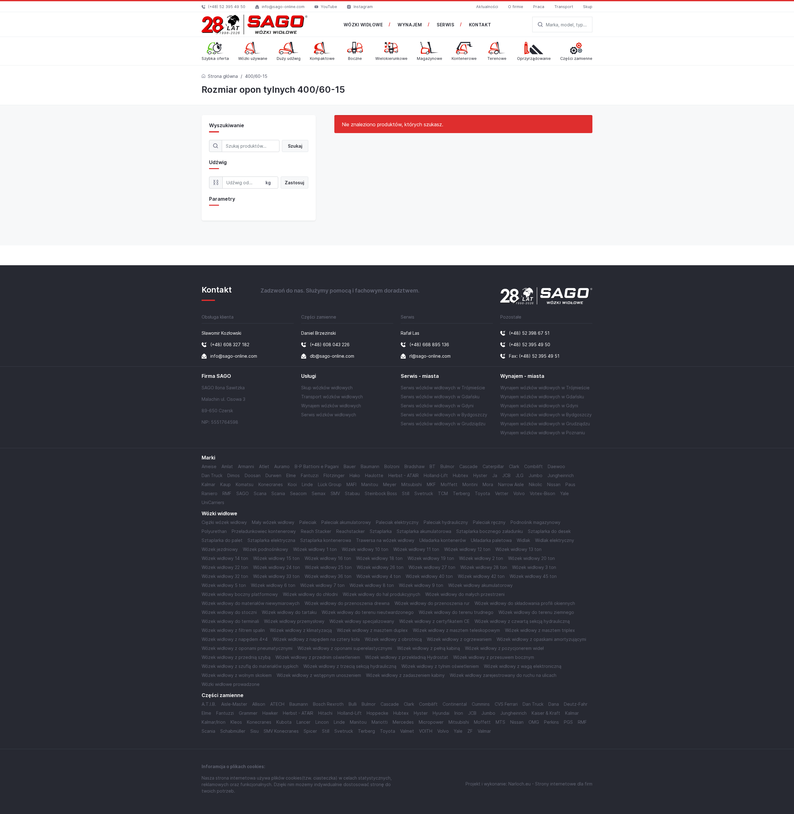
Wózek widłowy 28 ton (483, 567)
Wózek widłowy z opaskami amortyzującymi (541, 639)
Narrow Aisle (511, 484)
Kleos (236, 722)
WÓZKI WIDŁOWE (363, 24)
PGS (568, 722)
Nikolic (535, 484)
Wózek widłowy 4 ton (378, 576)
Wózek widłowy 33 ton (276, 576)
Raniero (209, 493)
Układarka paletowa (491, 540)
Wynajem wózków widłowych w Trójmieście (545, 387)
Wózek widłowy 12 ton (467, 549)
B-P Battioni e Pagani (317, 466)
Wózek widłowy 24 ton (276, 567)
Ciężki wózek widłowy (224, 522)
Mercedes (403, 722)
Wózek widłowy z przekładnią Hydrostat (406, 657)
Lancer (303, 722)
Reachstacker (350, 531)
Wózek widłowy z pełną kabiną (428, 648)
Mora (488, 484)
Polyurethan (214, 531)
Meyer (389, 484)
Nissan (553, 484)
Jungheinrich (560, 475)
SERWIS (445, 24)
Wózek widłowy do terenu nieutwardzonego (368, 612)
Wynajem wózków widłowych (331, 405)
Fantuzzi (310, 475)
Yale (564, 493)
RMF (226, 493)
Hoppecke (377, 713)
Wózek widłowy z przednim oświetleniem (317, 657)
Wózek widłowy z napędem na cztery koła (316, 639)
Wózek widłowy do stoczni (229, 612)
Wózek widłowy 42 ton (481, 576)
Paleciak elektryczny (397, 522)
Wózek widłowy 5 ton (224, 585)
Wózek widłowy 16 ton (328, 558)
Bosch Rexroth (328, 704)
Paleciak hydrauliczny (446, 522)
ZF (470, 731)
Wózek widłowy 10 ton (365, 549)
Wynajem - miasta (522, 376)
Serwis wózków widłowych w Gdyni (437, 405)
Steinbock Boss (381, 493)
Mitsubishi (411, 484)
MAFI (351, 484)
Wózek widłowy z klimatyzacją (301, 630)
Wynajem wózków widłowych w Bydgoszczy (546, 414)
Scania (278, 493)
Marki (208, 458)
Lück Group (329, 484)
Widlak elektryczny (554, 540)
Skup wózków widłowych (327, 387)
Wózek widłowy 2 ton (481, 558)
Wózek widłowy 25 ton (328, 567)
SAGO (242, 493)
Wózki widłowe (219, 514)
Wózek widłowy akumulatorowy (480, 585)
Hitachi (325, 713)
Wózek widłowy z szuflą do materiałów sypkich (250, 666)
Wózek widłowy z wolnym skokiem (237, 675)
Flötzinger (334, 475)
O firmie (515, 6)
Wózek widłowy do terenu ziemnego (536, 612)
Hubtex (460, 475)
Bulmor (447, 466)
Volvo (519, 493)
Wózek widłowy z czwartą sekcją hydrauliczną (522, 621)
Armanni (246, 466)
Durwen (273, 475)
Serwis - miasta (420, 376)
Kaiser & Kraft (546, 713)
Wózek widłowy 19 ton (431, 558)
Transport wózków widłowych (332, 396)
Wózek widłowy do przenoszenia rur (432, 603)
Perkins (551, 722)
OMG (534, 722)
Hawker (270, 713)
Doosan (253, 475)
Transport (563, 6)
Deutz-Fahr (575, 704)
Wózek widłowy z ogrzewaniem (459, 639)
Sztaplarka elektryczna (271, 540)
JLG (519, 475)
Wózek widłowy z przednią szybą (236, 657)
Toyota (482, 493)
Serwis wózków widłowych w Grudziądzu (443, 423)
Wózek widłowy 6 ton (273, 585)
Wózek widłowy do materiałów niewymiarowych (251, 603)
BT (432, 466)
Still (405, 493)
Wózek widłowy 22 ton (225, 567)
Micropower (431, 722)
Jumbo (535, 475)
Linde (307, 484)
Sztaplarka (381, 531)
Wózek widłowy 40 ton (429, 576)
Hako (355, 475)
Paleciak (307, 522)
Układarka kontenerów (442, 540)
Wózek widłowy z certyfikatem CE (434, 621)
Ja (494, 475)
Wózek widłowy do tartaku (289, 612)
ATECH (277, 704)
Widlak (523, 540)
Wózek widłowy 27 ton (431, 567)
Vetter (501, 493)
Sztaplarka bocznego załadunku (489, 531)
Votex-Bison (542, 493)
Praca (538, 6)
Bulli (353, 704)
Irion (458, 713)
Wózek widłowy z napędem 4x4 (235, 639)
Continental (455, 704)
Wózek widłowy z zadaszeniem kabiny (405, 675)
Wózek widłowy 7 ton (322, 585)
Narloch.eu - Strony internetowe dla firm (550, 783)
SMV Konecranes (281, 731)
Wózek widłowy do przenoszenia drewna (347, 603)
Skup (587, 6)
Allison (258, 704)
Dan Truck (212, 475)
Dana (553, 704)
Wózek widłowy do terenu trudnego (456, 612)
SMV (335, 493)
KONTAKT (480, 24)
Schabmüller (232, 731)
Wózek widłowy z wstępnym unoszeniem (319, 675)
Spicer (310, 731)
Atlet (264, 466)
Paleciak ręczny (489, 522)
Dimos (233, 475)
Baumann (370, 466)
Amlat (227, 466)
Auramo (282, 466)
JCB (506, 475)
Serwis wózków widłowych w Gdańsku (440, 396)
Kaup (225, 484)
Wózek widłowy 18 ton (379, 558)
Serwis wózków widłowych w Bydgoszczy (444, 414)
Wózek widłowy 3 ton (534, 567)
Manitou (369, 484)
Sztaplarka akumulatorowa (424, 531)
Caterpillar (493, 466)
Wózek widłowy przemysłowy (294, 621)
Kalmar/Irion (213, 722)
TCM (443, 493)
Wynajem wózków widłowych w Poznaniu (542, 432)
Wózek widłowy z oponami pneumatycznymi (247, 648)
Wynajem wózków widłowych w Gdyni (539, 405)
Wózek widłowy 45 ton (533, 576)
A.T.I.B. (209, 704)
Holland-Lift (436, 475)
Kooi (292, 484)
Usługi (308, 376)
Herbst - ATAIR (403, 475)
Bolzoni (391, 466)
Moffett (449, 484)
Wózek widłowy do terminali (230, 621)
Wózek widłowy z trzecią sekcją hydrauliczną (349, 666)
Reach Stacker (316, 531)
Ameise (209, 466)
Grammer (248, 713)
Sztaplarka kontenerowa (325, 540)
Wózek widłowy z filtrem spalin (233, 630)
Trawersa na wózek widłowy (385, 540)
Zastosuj (294, 182)
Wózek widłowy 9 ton (421, 585)
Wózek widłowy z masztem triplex (540, 630)
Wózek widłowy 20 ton (531, 558)
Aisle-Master (234, 704)
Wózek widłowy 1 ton (315, 549)
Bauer (350, 466)
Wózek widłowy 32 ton (225, 576)
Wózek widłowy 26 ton (380, 567)
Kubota (284, 722)
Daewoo (556, 466)
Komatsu (244, 484)
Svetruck (423, 493)
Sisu (254, 731)
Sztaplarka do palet (222, 540)
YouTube (329, 6)
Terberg (461, 493)
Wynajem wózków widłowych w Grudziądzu (545, 423)
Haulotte (374, 475)
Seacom (298, 493)
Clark (514, 466)
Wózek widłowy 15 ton (276, 558)
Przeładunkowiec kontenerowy (264, 531)
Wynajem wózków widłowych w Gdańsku (542, 396)
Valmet (407, 731)
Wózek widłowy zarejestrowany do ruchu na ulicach (503, 675)
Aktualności (487, 6)
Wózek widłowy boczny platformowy (240, 594)
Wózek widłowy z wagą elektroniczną (522, 666)
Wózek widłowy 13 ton (518, 549)
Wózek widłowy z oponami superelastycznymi (344, 648)
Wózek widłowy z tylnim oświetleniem (440, 666)
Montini (470, 484)
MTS (500, 722)
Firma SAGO (216, 376)
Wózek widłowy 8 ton (372, 585)
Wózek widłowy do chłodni (310, 594)
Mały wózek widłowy (273, 522)
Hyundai (441, 713)
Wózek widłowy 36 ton (328, 576)
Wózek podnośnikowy (265, 549)
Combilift (533, 466)
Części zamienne (222, 695)
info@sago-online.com (283, 6)
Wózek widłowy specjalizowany (361, 621)
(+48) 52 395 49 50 (226, 6)
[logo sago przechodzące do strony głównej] (255, 24)
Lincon (322, 722)
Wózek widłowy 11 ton (416, 549)
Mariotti (380, 722)
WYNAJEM (410, 24)
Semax (319, 493)
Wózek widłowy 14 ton (225, 558)
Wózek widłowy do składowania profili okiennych (525, 603)
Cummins (481, 704)
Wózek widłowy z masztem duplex (372, 630)
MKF (431, 484)
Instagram (363, 6)
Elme (291, 475)
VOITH (425, 731)
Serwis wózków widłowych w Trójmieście (443, 387)
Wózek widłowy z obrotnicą (393, 639)
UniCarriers (213, 502)
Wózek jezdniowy (220, 549)
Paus (570, 484)
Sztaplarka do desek (549, 531)
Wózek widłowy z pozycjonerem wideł (504, 648)
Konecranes (270, 484)
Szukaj (295, 146)
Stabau (352, 493)
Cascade (468, 466)
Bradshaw (414, 466)
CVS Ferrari (506, 704)
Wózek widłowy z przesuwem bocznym (493, 657)
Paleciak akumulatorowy (346, 522)
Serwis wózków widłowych (328, 414)
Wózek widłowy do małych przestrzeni (465, 594)
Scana (260, 493)
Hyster (480, 475)
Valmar (484, 731)
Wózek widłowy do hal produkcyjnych (381, 594)
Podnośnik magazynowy (535, 522)
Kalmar (208, 484)
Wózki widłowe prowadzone (231, 684)
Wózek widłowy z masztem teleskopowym (456, 630)
